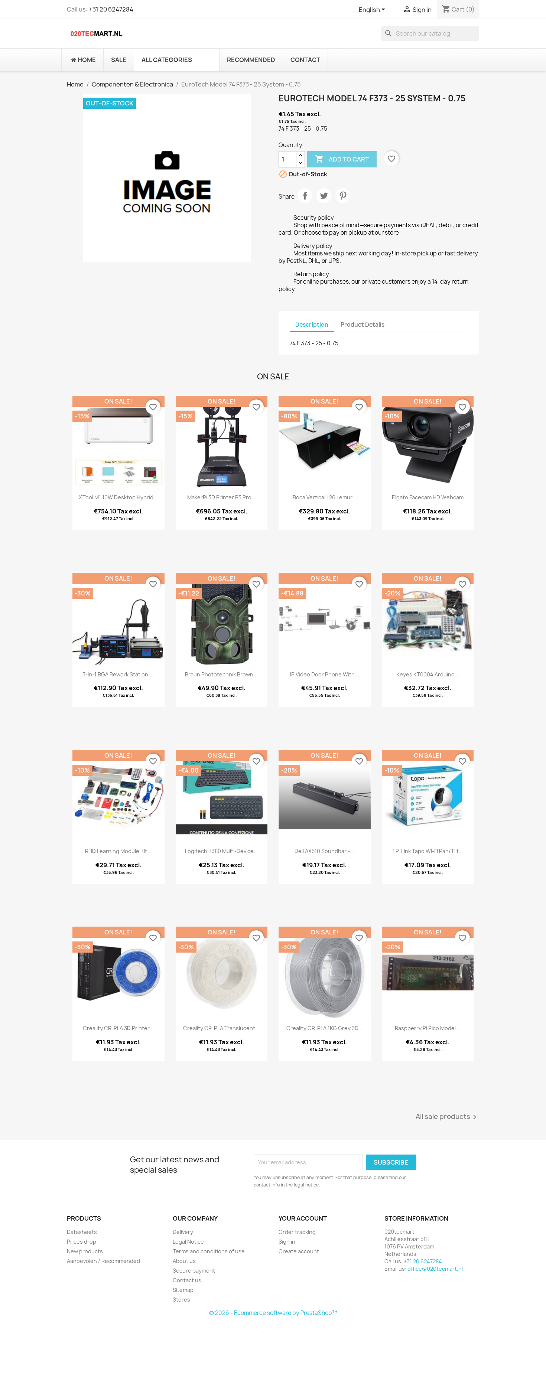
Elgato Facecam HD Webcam (428, 497)
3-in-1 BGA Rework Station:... (118, 674)
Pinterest (342, 195)
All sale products (447, 1117)
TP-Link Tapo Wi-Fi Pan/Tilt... (427, 851)
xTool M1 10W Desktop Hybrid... (118, 497)
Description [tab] (311, 325)
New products (85, 1251)
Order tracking (297, 1231)
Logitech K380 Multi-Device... (221, 851)
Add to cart (342, 158)
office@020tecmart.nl (435, 1268)
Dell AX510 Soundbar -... (324, 851)
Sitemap (183, 1289)
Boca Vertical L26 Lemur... (325, 497)
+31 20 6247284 (111, 9)
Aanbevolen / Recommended (103, 1260)
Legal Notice (188, 1241)
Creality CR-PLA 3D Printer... (118, 1028)
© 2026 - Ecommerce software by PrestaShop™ (273, 1313)
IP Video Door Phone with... (324, 674)
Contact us (187, 1280)
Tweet (323, 195)
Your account (303, 1218)
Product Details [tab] (362, 325)
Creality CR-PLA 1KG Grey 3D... (324, 1028)
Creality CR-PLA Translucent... (221, 1028)
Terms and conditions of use (209, 1251)
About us (184, 1260)
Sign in (287, 1241)
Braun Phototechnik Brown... (221, 674)
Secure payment (194, 1270)
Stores (181, 1299)
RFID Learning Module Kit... (118, 851)
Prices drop (81, 1241)
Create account (299, 1251)
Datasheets (82, 1231)
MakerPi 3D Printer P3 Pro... (221, 497)
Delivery (183, 1231)
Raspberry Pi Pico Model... (427, 1028)
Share (305, 195)
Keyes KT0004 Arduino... (427, 674)
